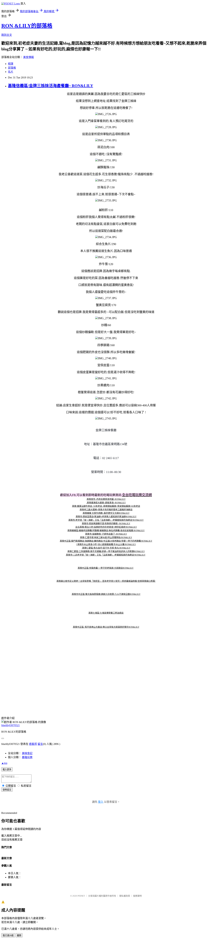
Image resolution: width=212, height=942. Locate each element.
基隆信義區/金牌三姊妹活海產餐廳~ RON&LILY (50, 86)
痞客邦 (33, 744)
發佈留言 (7, 789)
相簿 (10, 63)
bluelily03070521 (10, 725)
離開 (19, 935)
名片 (10, 71)
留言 (40, 744)
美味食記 (27, 753)
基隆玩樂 (27, 757)
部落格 (12, 67)
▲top (4, 763)
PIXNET (81, 896)
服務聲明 (137, 896)
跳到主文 (6, 34)
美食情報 (28, 57)
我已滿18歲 (8, 935)
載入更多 (7, 769)
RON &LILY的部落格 (26, 26)
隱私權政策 (124, 896)
